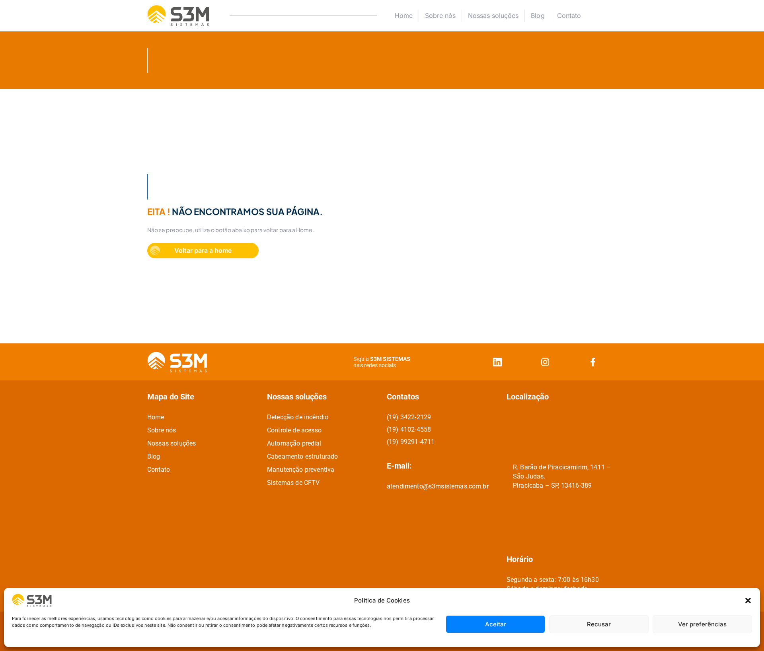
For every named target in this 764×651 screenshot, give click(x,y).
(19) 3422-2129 (409, 417)
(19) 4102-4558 (409, 429)
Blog (537, 15)
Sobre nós (440, 15)
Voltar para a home (203, 250)
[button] (748, 600)
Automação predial (294, 443)
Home (404, 15)
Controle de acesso (294, 430)
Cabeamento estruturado (302, 456)
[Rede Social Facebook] (593, 361)
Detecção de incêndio (297, 417)
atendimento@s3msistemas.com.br (438, 486)
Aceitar (495, 624)
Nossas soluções (493, 15)
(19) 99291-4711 (411, 442)
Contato (569, 15)
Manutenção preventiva (300, 469)
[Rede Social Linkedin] (497, 361)
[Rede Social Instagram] (545, 361)
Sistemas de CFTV (293, 482)
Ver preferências (702, 624)
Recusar (599, 624)
